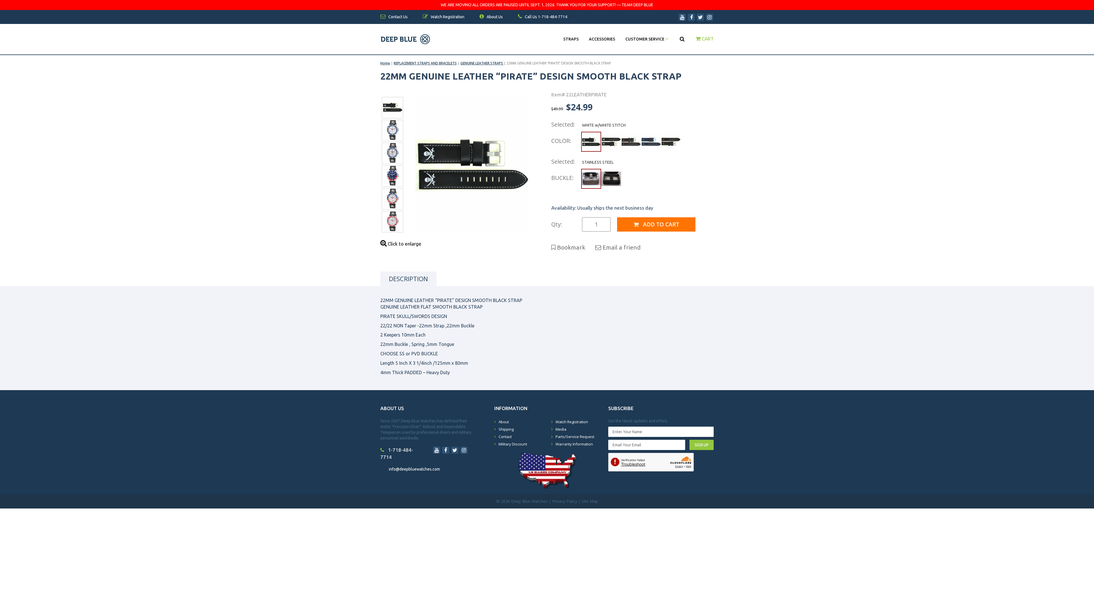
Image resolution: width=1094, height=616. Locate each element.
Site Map (590, 501)
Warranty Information (574, 444)
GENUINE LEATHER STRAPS (482, 63)
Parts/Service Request (575, 436)
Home (385, 63)
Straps (571, 39)
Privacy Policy (564, 501)
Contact (505, 436)
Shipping (506, 429)
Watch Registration (572, 421)
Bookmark (570, 247)
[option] (472, 164)
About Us (494, 17)
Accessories (602, 39)
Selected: (563, 124)
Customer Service (645, 39)
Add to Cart (660, 224)
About (504, 421)
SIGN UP (702, 445)
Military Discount (513, 444)
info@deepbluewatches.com (414, 469)
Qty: (556, 224)
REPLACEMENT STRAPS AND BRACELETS (425, 63)
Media (561, 429)
